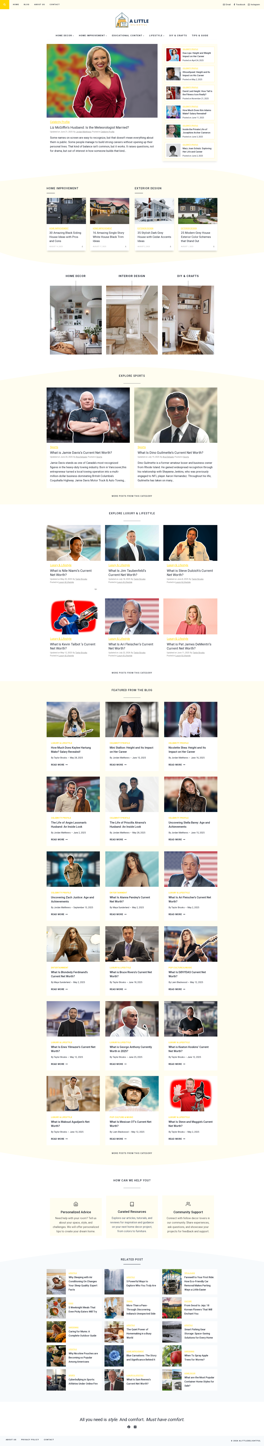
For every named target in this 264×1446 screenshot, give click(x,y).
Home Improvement (59, 228)
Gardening (74, 1327)
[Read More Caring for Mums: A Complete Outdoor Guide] (56, 1332)
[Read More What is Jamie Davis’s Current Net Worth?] (88, 415)
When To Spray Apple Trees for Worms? (196, 1357)
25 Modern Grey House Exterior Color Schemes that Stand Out (196, 237)
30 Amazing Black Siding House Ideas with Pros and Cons (65, 237)
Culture (188, 1301)
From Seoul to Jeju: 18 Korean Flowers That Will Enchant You (198, 1309)
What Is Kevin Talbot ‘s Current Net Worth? (72, 646)
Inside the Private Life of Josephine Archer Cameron (196, 131)
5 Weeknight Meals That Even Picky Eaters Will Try (83, 1309)
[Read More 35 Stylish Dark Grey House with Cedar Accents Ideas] (154, 211)
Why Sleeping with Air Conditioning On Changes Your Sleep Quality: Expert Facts (83, 1283)
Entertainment (118, 893)
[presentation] (73, 719)
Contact (55, 4)
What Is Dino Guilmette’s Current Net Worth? (170, 453)
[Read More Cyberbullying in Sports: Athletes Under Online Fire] (56, 1380)
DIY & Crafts (178, 35)
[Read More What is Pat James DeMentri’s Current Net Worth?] (190, 616)
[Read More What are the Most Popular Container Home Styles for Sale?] (172, 1380)
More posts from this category (132, 496)
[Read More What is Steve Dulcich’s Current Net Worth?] (190, 543)
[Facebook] (129, 1427)
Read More (58, 764)
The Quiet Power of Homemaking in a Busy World (139, 1333)
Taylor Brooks (81, 579)
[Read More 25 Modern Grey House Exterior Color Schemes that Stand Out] (198, 211)
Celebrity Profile (60, 122)
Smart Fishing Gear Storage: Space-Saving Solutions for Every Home (198, 1333)
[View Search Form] (4, 4)
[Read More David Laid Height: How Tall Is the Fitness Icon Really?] (173, 92)
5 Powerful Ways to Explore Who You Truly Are (141, 1283)
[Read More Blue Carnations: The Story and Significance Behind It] (114, 1356)
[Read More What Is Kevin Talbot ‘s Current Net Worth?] (74, 616)
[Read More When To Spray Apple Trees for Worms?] (172, 1356)
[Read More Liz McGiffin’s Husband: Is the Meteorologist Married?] (102, 81)
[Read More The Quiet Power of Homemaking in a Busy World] (114, 1332)
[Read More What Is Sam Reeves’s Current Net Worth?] (114, 1380)
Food (71, 1303)
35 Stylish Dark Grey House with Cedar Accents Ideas (154, 237)
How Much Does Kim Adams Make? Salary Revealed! (197, 112)
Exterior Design (145, 228)
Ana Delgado (81, 457)
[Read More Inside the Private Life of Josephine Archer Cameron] (173, 131)
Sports (54, 447)
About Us (39, 4)
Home (16, 4)
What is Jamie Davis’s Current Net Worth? (81, 453)
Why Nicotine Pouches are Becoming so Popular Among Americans (83, 1357)
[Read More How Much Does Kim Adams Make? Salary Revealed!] (173, 112)
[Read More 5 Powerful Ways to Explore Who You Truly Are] (114, 1281)
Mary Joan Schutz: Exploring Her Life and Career (197, 150)
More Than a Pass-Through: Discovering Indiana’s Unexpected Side (141, 1309)
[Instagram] (135, 1427)
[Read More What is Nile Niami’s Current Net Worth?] (74, 543)
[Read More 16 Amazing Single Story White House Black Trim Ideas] (109, 211)
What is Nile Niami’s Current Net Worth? (71, 573)
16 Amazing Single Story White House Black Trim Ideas (108, 237)
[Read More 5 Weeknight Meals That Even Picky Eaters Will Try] (56, 1307)
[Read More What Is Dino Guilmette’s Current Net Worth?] (175, 415)
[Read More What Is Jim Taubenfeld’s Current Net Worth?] (132, 543)
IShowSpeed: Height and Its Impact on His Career (196, 74)
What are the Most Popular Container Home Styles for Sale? (199, 1381)
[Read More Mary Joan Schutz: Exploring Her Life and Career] (173, 150)
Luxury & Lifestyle (139, 513)
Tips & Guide (200, 35)
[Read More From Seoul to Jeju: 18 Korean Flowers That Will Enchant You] (172, 1307)
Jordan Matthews (83, 132)
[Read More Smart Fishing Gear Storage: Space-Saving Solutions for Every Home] (172, 1332)
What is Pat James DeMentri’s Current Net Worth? (189, 646)
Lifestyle (73, 1273)
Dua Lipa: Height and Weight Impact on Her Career (197, 55)
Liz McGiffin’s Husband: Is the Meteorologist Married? (89, 127)
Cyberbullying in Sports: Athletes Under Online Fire (83, 1381)
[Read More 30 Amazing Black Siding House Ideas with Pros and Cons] (66, 211)
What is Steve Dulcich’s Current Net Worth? (190, 573)
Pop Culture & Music (180, 968)
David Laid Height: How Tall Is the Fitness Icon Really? (197, 93)
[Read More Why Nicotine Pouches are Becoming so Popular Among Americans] (56, 1356)
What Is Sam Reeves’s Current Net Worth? (139, 1381)
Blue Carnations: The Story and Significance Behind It (141, 1357)
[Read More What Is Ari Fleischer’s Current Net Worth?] (132, 616)
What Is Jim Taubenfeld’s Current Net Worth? (127, 573)
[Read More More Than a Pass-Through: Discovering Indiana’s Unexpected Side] (114, 1307)
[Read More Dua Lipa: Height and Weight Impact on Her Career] (173, 54)
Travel (130, 1301)
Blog (26, 4)
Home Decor (76, 276)
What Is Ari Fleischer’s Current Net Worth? (130, 646)
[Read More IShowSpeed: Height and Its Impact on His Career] (173, 73)
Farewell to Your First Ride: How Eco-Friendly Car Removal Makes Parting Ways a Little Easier (199, 1283)
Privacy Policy (30, 1440)
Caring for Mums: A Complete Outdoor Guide (82, 1333)
